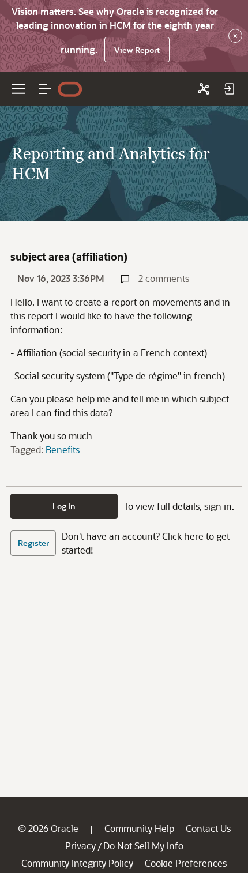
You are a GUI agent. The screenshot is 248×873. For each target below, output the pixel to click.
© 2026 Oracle (48, 828)
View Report (137, 49)
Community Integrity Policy (77, 863)
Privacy (80, 846)
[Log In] (229, 89)
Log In (64, 506)
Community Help (139, 828)
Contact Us (208, 828)
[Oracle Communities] (204, 89)
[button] (45, 88)
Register (33, 542)
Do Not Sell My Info (143, 846)
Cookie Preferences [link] (186, 863)
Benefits (63, 449)
